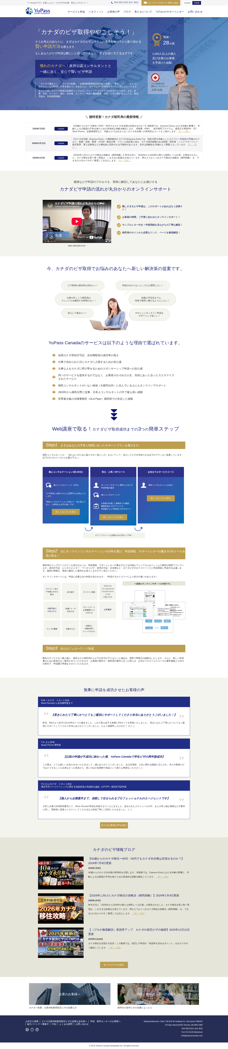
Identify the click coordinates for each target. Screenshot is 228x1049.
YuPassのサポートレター (170, 11)
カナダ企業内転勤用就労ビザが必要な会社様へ (64, 1021)
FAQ (54, 1024)
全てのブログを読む (114, 964)
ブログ (127, 11)
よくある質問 (65, 1024)
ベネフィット (96, 11)
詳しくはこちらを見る (66, 512)
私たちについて (143, 11)
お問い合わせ (195, 11)
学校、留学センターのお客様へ (158, 994)
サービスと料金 (76, 11)
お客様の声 (113, 11)
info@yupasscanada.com (192, 1036)
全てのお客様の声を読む (114, 825)
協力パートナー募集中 (38, 1024)
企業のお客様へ (69, 994)
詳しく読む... (185, 131)
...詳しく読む (162, 876)
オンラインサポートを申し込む (163, 3)
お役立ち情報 (31, 1021)
